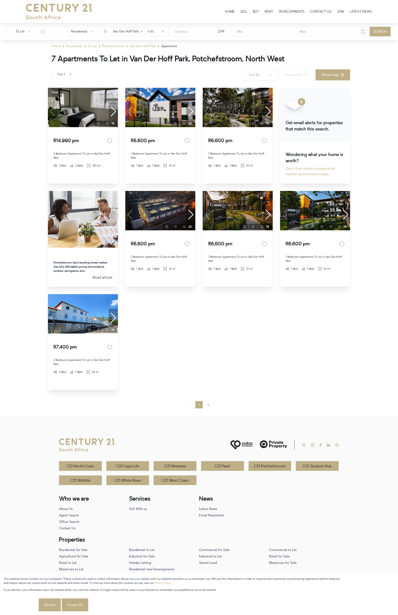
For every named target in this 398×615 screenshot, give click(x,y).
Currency (181, 31)
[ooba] (241, 445)
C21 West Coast (175, 480)
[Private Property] (273, 445)
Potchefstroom (113, 46)
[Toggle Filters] (363, 31)
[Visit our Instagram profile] (312, 445)
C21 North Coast (80, 466)
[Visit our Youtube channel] (337, 445)
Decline (49, 605)
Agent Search (69, 515)
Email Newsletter (211, 515)
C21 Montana (175, 466)
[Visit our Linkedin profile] (328, 445)
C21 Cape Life (127, 466)
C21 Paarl (222, 466)
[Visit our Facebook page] (320, 445)
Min (240, 31)
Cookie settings (20, 605)
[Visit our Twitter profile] (304, 445)
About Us (66, 509)
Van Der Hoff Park (143, 46)
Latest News (208, 509)
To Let (92, 46)
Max (302, 31)
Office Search (69, 522)
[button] (141, 31)
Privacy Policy (162, 583)
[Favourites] (109, 141)
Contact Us (67, 528)
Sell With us (138, 509)
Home (56, 46)
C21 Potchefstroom (270, 466)
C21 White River (127, 480)
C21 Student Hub (317, 466)
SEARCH (380, 31)
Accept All (75, 605)
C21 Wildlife (80, 480)
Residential (74, 46)
